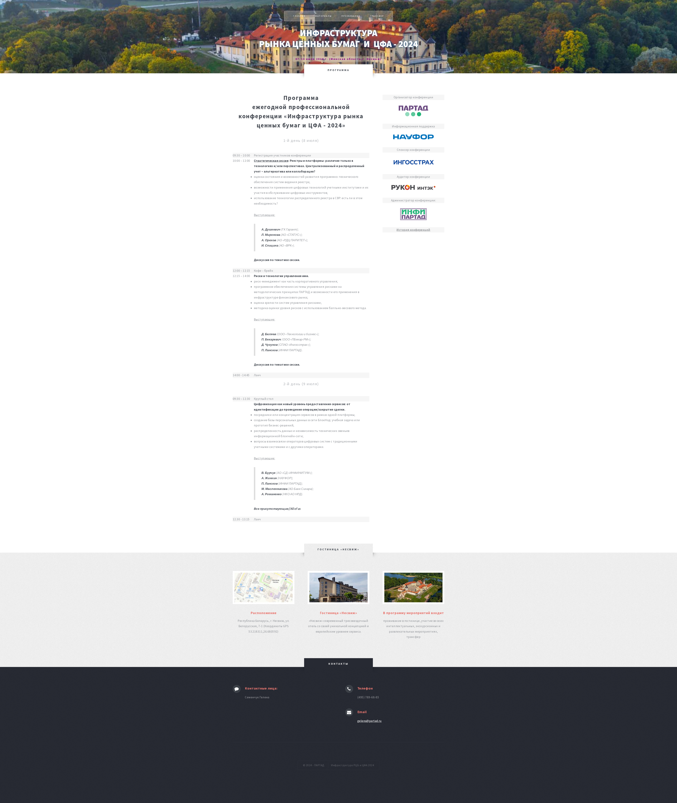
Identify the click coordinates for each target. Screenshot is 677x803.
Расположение (264, 613)
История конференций (413, 230)
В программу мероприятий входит (413, 613)
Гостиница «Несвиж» (338, 613)
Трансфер (377, 16)
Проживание (350, 16)
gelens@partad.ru (369, 721)
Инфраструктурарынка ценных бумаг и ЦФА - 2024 (338, 38)
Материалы (323, 16)
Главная (299, 16)
